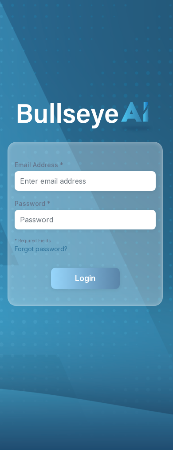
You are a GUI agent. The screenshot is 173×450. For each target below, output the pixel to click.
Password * (33, 203)
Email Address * (39, 165)
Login (85, 278)
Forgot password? (41, 249)
